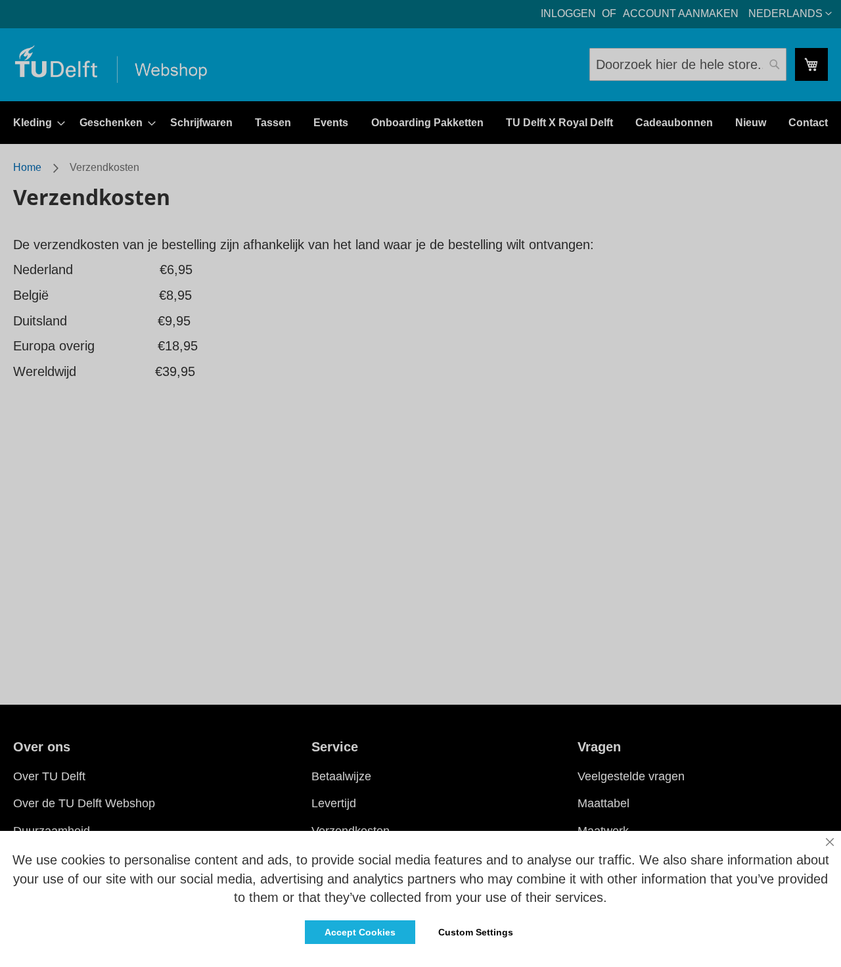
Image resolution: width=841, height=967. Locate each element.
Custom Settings (475, 932)
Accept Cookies (360, 932)
